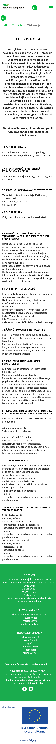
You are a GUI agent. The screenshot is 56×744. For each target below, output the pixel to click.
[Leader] (13, 4)
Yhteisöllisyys (30, 621)
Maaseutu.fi (30, 649)
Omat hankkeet (29, 589)
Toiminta (17, 25)
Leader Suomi (30, 640)
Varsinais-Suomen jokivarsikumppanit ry (30, 579)
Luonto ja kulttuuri (29, 624)
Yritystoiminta (29, 617)
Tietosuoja (29, 595)
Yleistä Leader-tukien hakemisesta (29, 614)
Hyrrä (29, 643)
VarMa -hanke (29, 592)
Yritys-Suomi (29, 652)
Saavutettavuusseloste (29, 601)
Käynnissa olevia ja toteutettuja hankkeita (29, 598)
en (34, 7)
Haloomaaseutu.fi (29, 637)
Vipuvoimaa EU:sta (29, 646)
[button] (51, 7)
